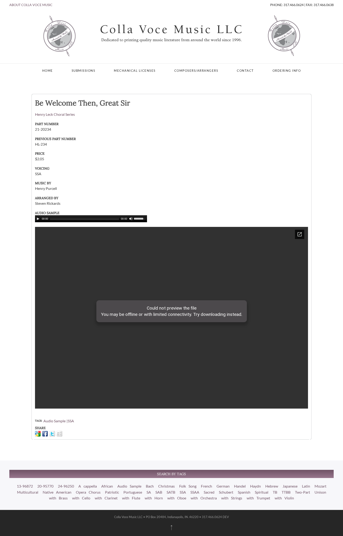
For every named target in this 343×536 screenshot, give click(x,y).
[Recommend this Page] (59, 434)
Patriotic (112, 492)
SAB (158, 492)
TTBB (286, 492)
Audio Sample (54, 421)
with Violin (284, 498)
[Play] (38, 219)
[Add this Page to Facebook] (45, 434)
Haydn (255, 486)
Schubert (226, 492)
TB (275, 492)
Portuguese (132, 492)
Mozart (320, 486)
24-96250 (66, 486)
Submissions (83, 70)
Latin (306, 486)
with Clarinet (106, 498)
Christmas (166, 486)
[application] (91, 218)
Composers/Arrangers (196, 70)
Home (47, 70)
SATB (171, 492)
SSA (71, 421)
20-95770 (45, 486)
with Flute (131, 498)
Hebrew (271, 486)
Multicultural (27, 492)
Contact (245, 70)
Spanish (244, 492)
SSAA (194, 492)
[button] (171, 527)
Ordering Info (287, 70)
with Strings (231, 498)
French (206, 486)
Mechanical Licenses (135, 70)
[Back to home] (172, 35)
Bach (150, 486)
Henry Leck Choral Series (55, 114)
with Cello (81, 498)
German (223, 486)
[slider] (140, 218)
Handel (240, 486)
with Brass (58, 498)
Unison (320, 492)
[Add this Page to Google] (38, 434)
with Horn (154, 498)
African (107, 486)
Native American (57, 492)
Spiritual (261, 492)
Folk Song (187, 486)
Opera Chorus (88, 492)
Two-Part (302, 492)
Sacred (209, 492)
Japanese (290, 486)
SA (149, 492)
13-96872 (25, 486)
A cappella (87, 486)
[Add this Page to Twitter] (52, 434)
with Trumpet (258, 498)
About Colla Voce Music (30, 5)
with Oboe (176, 498)
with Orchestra (204, 498)
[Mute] (131, 219)
